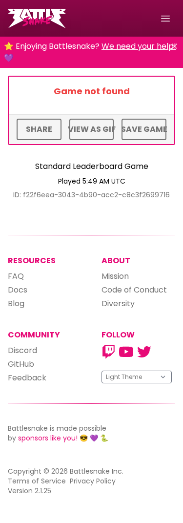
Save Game (144, 129)
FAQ (16, 276)
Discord (22, 350)
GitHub (21, 364)
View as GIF (91, 129)
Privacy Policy (93, 481)
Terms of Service (37, 481)
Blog (16, 303)
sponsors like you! (48, 438)
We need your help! (139, 46)
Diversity (118, 303)
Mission (115, 276)
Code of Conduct (134, 289)
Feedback (27, 377)
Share (39, 129)
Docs (17, 289)
